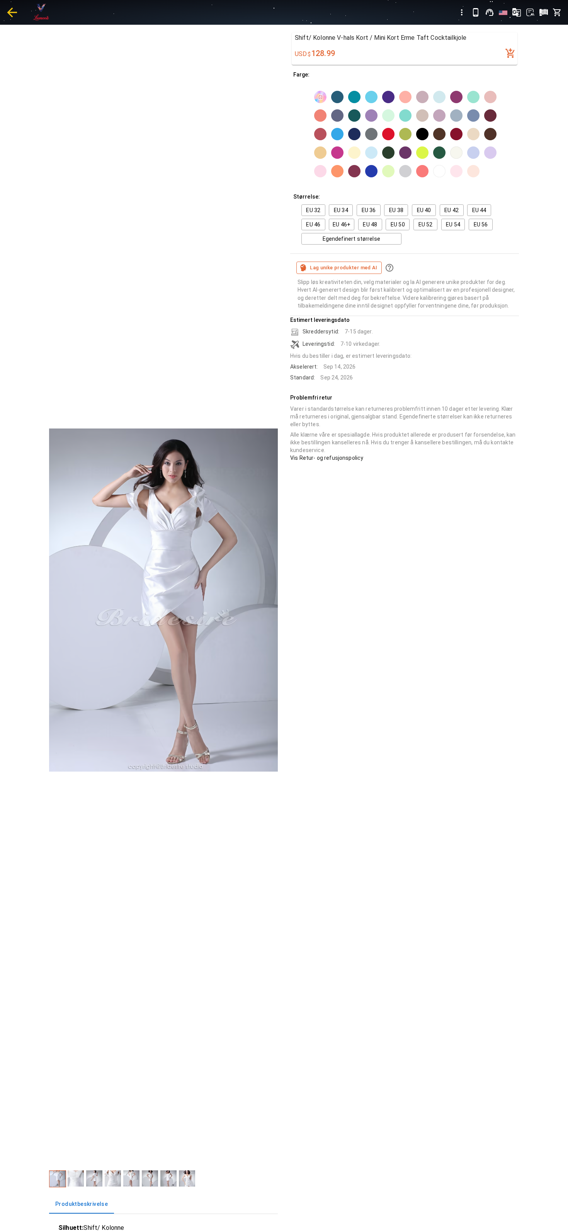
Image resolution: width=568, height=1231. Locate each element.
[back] (12, 12)
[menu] (461, 12)
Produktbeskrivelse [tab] (81, 1204)
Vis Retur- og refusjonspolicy (326, 458)
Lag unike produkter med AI (344, 267)
